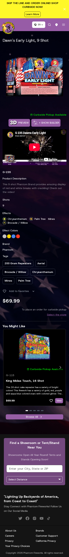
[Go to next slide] (60, 367)
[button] (38, 24)
